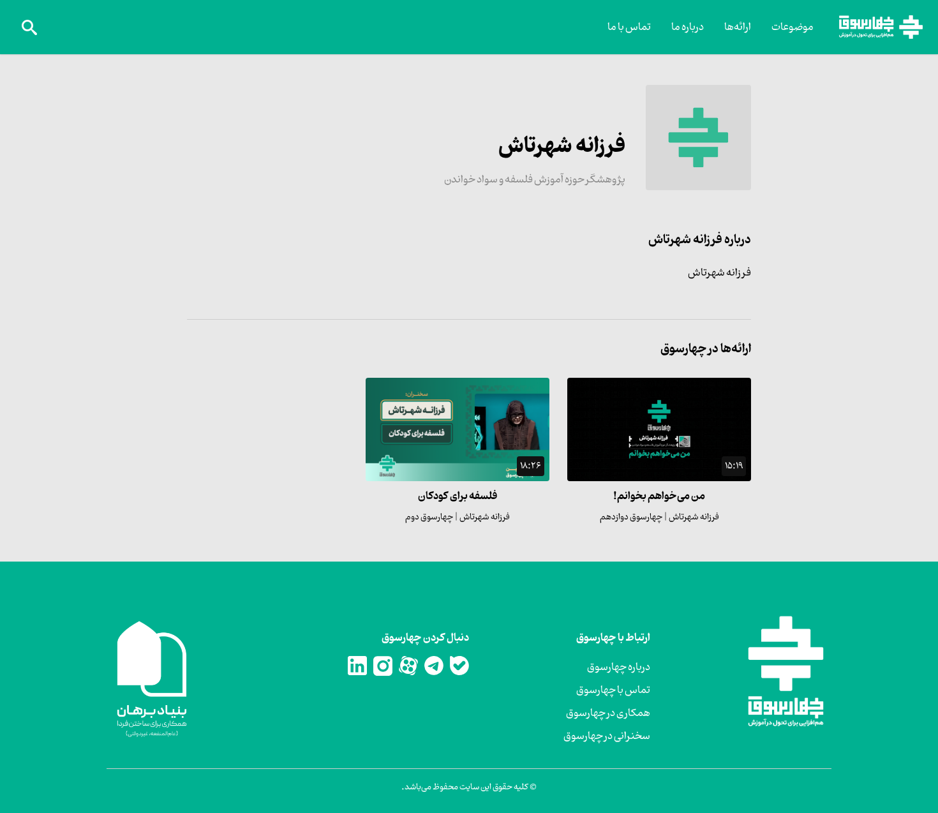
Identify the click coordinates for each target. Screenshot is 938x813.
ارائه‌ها (737, 27)
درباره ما (687, 27)
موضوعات (792, 27)
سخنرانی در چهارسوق (606, 736)
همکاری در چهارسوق (608, 713)
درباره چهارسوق (618, 667)
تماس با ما (629, 27)
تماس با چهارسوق (613, 690)
